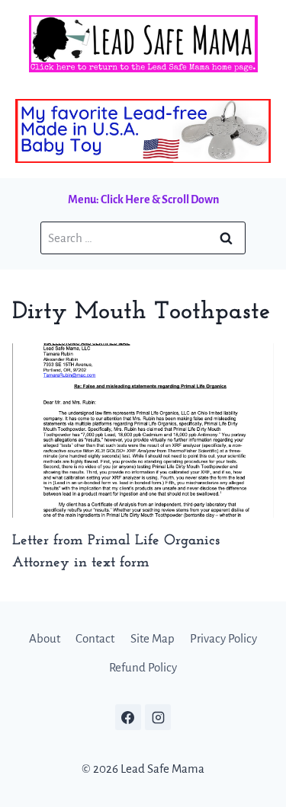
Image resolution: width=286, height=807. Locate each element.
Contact (95, 638)
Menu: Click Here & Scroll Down (143, 199)
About (44, 638)
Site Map (152, 638)
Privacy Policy (223, 638)
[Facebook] (128, 717)
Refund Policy (143, 667)
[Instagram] (158, 717)
